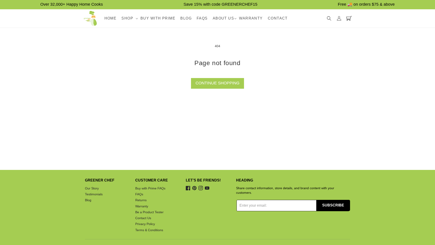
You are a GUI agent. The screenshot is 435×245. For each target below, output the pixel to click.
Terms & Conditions (149, 230)
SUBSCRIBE (333, 205)
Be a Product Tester (149, 212)
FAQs (139, 194)
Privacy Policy (145, 224)
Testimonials (94, 194)
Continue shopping (217, 83)
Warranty (141, 206)
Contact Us (143, 218)
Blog (88, 200)
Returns (141, 200)
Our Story (92, 188)
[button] (128, 18)
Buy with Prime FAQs (150, 188)
